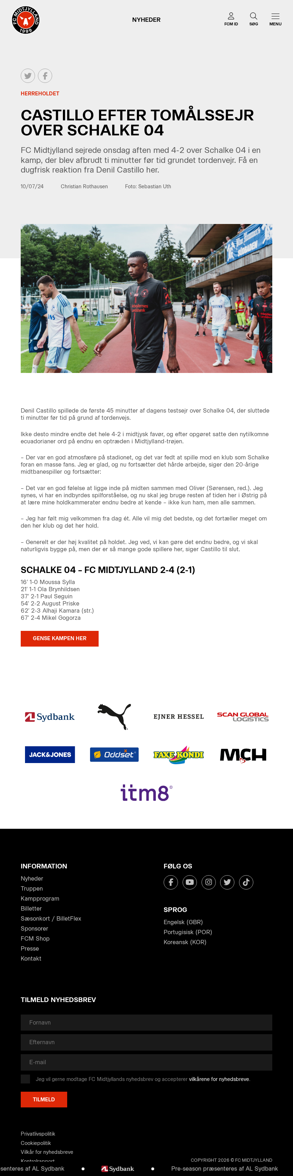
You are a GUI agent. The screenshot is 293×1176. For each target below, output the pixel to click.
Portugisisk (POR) (188, 932)
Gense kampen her (59, 639)
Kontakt (31, 958)
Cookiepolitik (36, 1143)
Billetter (31, 908)
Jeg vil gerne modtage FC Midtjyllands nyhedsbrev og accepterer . (143, 1079)
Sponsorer (34, 928)
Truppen (32, 888)
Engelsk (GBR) (183, 922)
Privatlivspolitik (38, 1134)
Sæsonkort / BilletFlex (51, 918)
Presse (30, 948)
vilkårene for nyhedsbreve (219, 1079)
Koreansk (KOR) (185, 942)
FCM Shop (35, 938)
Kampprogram (40, 898)
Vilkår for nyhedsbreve (47, 1152)
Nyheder (32, 878)
